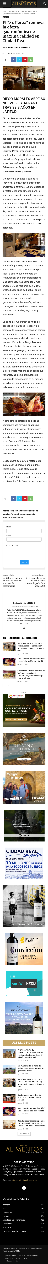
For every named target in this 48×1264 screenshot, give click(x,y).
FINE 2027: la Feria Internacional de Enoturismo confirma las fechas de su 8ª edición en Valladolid (31, 1054)
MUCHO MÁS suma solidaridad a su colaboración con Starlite (31, 660)
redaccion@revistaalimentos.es (24, 1180)
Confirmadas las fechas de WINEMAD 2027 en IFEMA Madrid (29, 1097)
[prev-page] (4, 685)
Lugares (11, 11)
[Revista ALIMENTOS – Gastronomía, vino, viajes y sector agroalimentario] (24, 4)
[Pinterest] (25, 59)
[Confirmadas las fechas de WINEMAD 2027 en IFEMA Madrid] (9, 1098)
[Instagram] (24, 627)
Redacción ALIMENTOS (19, 47)
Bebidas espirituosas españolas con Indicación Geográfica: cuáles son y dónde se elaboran (31, 1123)
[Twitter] (19, 59)
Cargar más (23, 1134)
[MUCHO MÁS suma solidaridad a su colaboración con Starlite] (9, 662)
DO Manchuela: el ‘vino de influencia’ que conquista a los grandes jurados (31, 1068)
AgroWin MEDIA (14, 1251)
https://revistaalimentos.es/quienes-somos (24, 606)
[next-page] (8, 685)
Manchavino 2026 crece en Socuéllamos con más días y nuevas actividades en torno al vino (31, 647)
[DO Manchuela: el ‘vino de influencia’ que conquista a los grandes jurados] (9, 1069)
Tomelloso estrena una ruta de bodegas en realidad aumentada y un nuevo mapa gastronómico (31, 674)
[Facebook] (13, 59)
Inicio (4, 11)
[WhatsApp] (30, 59)
